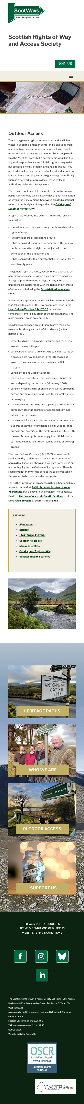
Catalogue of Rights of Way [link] (35, 551)
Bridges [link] (24, 529)
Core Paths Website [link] (19, 500)
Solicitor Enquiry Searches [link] (34, 556)
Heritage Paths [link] (32, 535)
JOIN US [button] (65, 63)
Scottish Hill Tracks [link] (30, 540)
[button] (71, 76)
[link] (26, 22)
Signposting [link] (26, 524)
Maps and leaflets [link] (29, 546)
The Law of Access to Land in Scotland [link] (41, 496)
